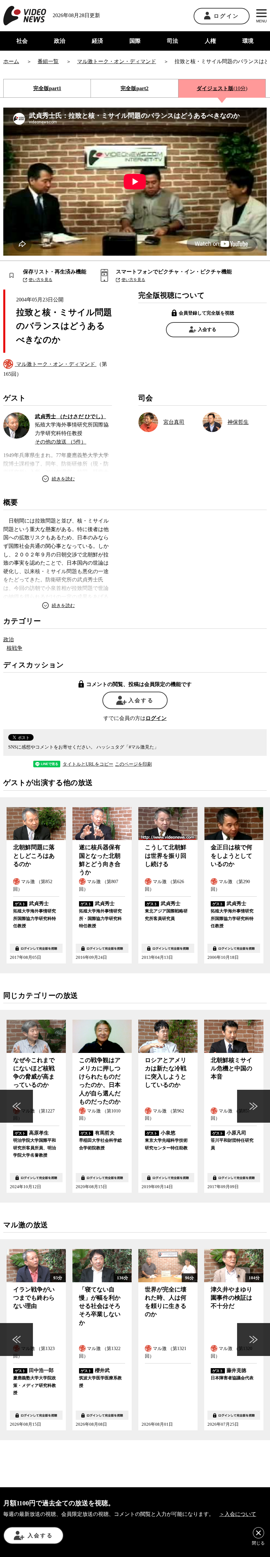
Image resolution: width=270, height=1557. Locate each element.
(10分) (222, 88)
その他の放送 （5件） (60, 442)
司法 (172, 41)
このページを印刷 (133, 764)
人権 (210, 41)
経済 (97, 41)
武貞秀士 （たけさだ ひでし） (70, 416)
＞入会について (237, 1514)
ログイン (226, 16)
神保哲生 (238, 422)
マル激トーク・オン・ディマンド (55, 364)
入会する (207, 329)
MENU (261, 21)
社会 (22, 41)
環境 (248, 41)
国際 (135, 41)
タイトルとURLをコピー (88, 764)
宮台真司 (173, 422)
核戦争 (14, 648)
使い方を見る (40, 279)
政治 (59, 41)
